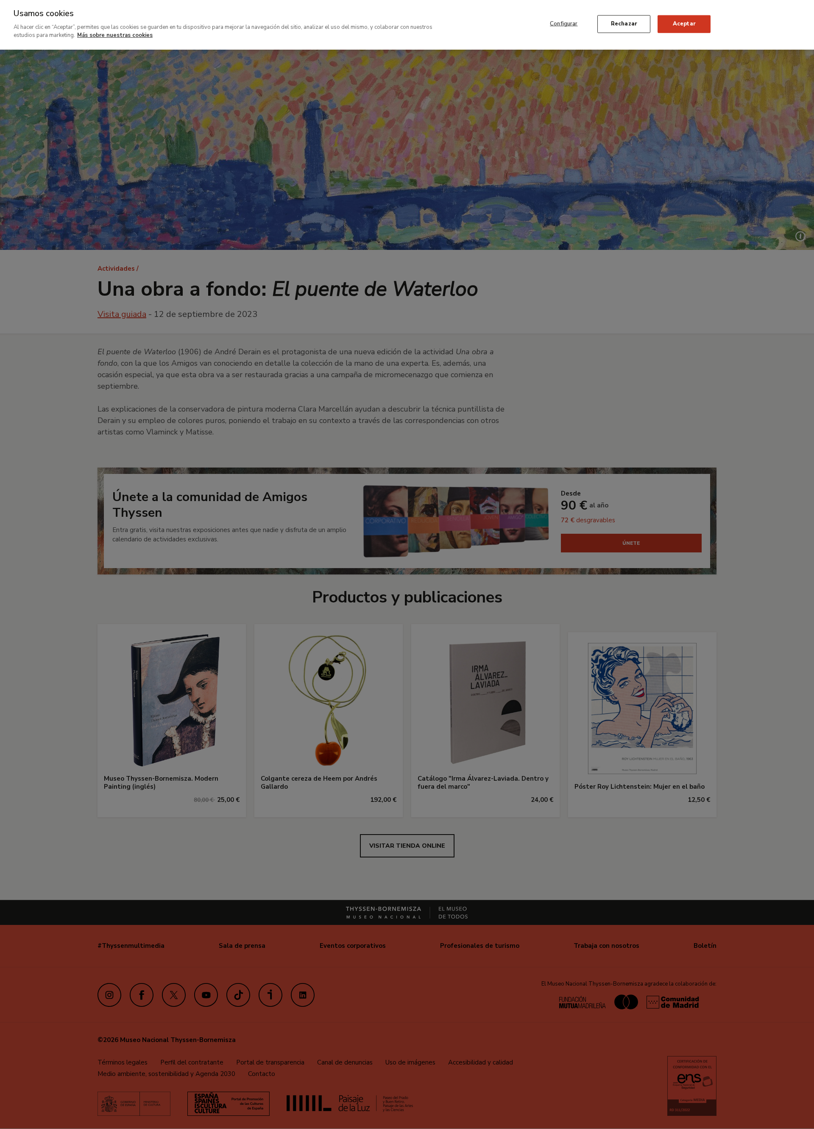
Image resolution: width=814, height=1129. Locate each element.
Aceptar (684, 24)
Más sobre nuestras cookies (115, 35)
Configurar (563, 24)
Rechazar (624, 24)
